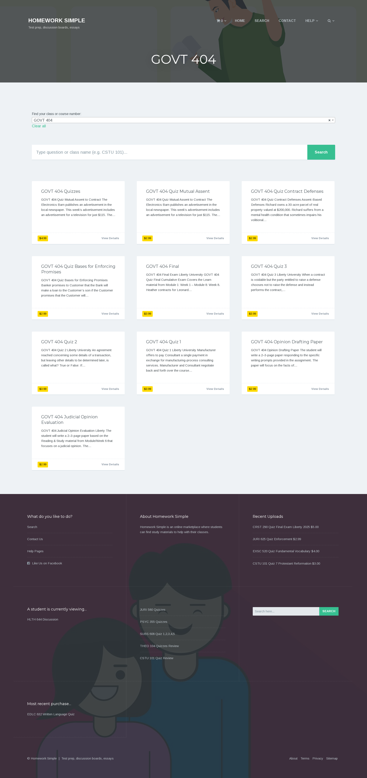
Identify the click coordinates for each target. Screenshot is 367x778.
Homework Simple (56, 20)
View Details (110, 238)
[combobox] (183, 120)
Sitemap (332, 758)
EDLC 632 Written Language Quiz (51, 714)
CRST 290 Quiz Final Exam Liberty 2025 (281, 527)
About (293, 758)
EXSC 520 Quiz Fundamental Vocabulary (282, 551)
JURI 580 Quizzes (152, 609)
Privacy (317, 758)
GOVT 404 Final (162, 266)
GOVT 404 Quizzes (60, 191)
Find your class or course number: (57, 114)
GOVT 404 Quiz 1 (163, 341)
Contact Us (35, 539)
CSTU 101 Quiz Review (156, 658)
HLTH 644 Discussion (42, 619)
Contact (287, 21)
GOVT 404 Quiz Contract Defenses (287, 191)
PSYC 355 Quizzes (153, 621)
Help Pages (35, 551)
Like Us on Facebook (47, 563)
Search (262, 21)
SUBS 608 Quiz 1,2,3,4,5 (157, 634)
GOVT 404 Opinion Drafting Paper (287, 341)
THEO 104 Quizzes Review (159, 646)
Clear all (39, 126)
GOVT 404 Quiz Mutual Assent (178, 191)
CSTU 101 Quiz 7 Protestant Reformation (282, 563)
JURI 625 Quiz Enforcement (272, 539)
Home (240, 21)
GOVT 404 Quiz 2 (59, 341)
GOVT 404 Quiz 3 (269, 266)
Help (310, 21)
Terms (305, 758)
